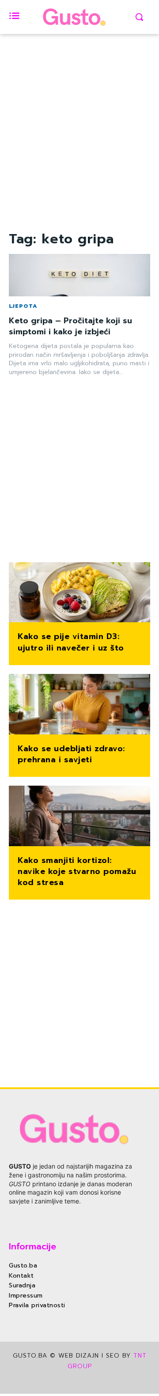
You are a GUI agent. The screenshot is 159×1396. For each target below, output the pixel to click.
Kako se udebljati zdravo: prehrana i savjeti (71, 754)
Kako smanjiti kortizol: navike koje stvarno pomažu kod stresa (77, 871)
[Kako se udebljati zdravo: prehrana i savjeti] (79, 705)
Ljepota (23, 306)
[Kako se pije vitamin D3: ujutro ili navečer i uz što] (79, 593)
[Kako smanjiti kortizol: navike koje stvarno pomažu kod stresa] (79, 817)
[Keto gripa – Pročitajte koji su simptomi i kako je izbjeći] (79, 275)
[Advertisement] (79, 148)
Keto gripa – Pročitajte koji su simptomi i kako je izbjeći (70, 326)
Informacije (32, 1246)
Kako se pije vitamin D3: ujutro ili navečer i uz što (71, 642)
